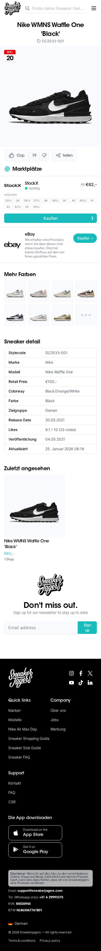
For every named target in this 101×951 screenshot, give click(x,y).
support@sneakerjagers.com (40, 891)
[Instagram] (71, 673)
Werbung (58, 729)
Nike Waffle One (59, 372)
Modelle (14, 719)
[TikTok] (80, 682)
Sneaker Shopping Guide (28, 738)
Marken (14, 710)
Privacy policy (50, 940)
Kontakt (14, 783)
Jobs (55, 719)
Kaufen (69, 218)
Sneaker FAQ (19, 757)
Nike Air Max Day (22, 729)
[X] (90, 673)
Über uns (58, 710)
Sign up (87, 627)
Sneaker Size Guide (24, 748)
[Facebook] (80, 673)
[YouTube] (71, 682)
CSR (12, 802)
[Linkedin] (90, 682)
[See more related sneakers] (86, 315)
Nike (49, 362)
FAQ (11, 792)
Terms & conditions (21, 940)
